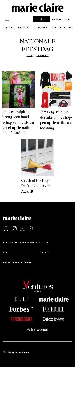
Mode (9, 27)
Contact (44, 252)
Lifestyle (40, 27)
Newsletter (61, 19)
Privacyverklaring (17, 262)
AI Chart (44, 242)
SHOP (41, 19)
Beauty (23, 27)
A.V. (5, 252)
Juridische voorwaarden (21, 242)
